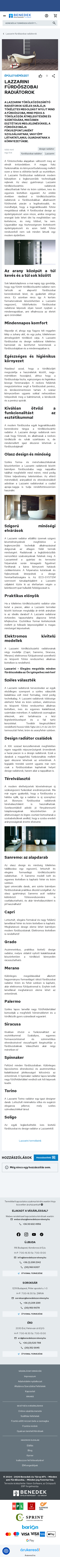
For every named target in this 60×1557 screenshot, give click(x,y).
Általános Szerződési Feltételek (30, 1386)
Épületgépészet (16, 75)
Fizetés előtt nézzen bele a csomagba (30, 1421)
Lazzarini (49, 153)
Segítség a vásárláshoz (30, 1406)
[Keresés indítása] (54, 23)
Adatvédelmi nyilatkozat (30, 1381)
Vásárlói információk (30, 1371)
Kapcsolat (30, 1391)
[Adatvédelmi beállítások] (6, 1551)
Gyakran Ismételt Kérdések (30, 1431)
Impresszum (30, 1376)
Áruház (30, 1396)
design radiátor (46, 148)
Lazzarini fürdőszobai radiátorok (21, 33)
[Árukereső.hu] (30, 1551)
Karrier (30, 1455)
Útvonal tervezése (30, 1273)
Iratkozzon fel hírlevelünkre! (30, 1460)
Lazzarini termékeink (30, 1140)
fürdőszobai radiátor (31, 153)
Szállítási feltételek (30, 1416)
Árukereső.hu (30, 1555)
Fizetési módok (30, 1426)
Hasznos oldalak (30, 1440)
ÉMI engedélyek (30, 1465)
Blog (30, 1450)
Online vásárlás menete (30, 1411)
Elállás (30, 1445)
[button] (46, 16)
